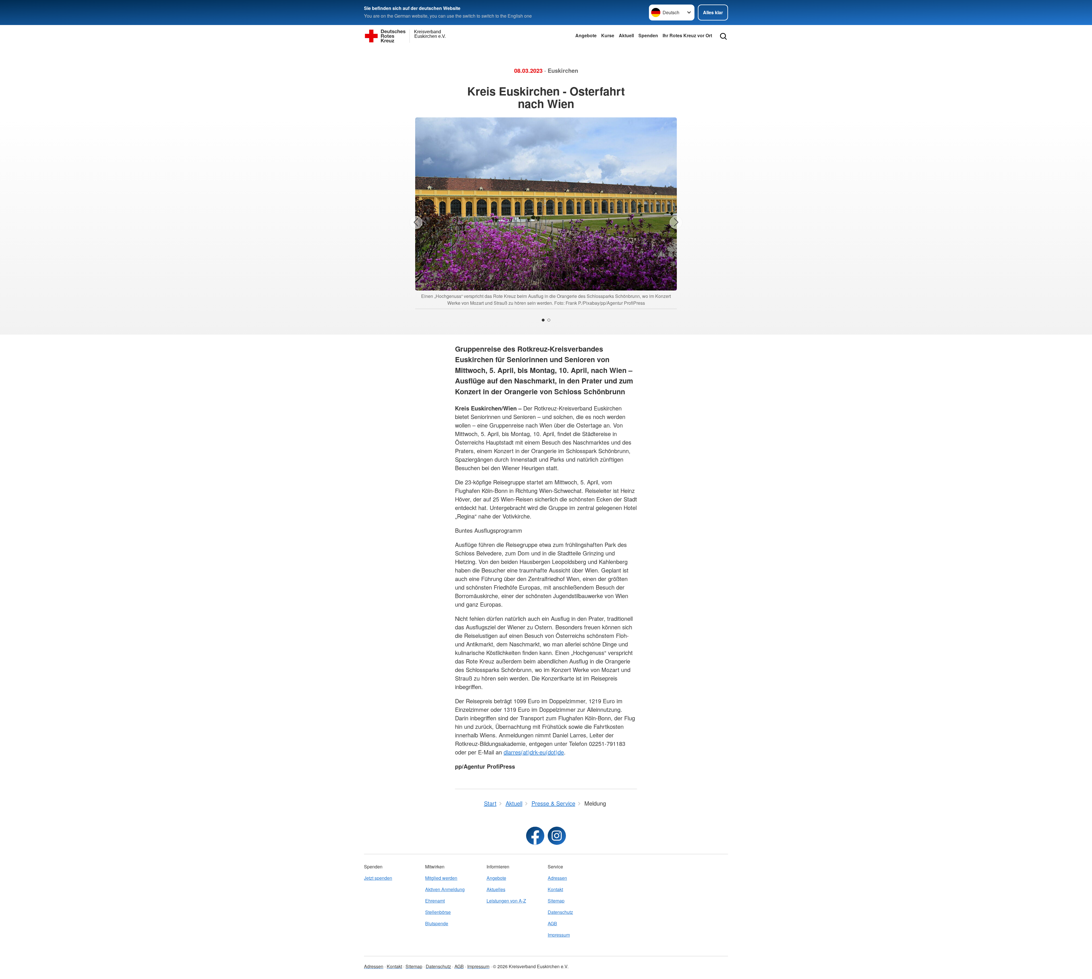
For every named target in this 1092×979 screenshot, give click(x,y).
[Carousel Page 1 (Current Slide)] (543, 320)
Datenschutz (560, 912)
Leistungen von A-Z (506, 900)
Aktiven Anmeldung (445, 889)
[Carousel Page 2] (548, 320)
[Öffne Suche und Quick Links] (723, 36)
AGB (552, 923)
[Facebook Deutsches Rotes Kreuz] (535, 836)
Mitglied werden (441, 878)
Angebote (586, 35)
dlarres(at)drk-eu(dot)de (534, 752)
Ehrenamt (435, 900)
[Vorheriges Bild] (416, 222)
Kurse (607, 35)
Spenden (648, 35)
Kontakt (555, 889)
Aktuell (626, 35)
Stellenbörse (438, 912)
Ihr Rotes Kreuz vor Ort (687, 35)
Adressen (557, 878)
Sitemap (556, 900)
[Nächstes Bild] (676, 222)
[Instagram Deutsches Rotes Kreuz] (557, 836)
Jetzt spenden (378, 878)
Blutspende (436, 923)
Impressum (559, 935)
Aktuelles (496, 889)
